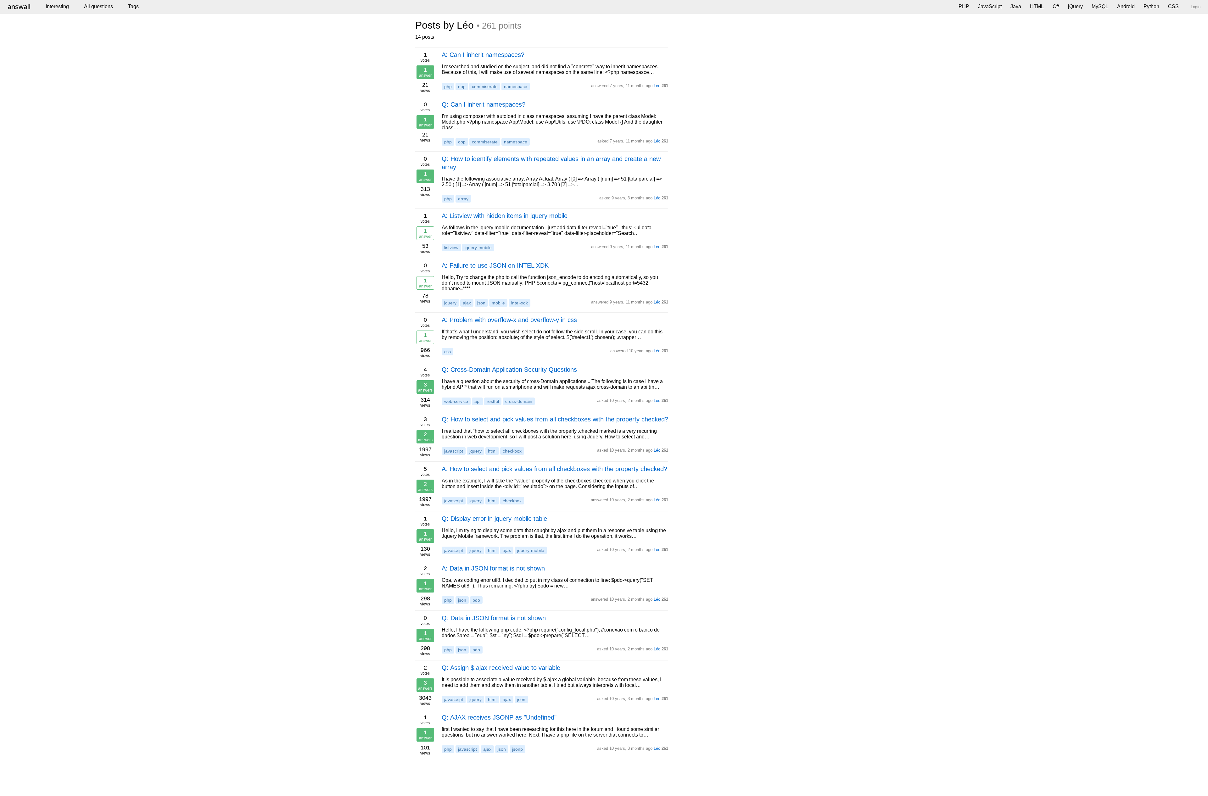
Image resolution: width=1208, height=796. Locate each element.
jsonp (517, 749)
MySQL (1100, 6)
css (447, 351)
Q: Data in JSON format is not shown (494, 618)
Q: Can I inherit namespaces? (483, 104)
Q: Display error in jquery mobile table (494, 518)
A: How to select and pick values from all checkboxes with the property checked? (554, 468)
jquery (450, 302)
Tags (133, 6)
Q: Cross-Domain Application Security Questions (509, 369)
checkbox (512, 451)
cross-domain (518, 401)
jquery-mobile (478, 247)
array (463, 198)
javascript (453, 451)
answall (19, 7)
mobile (498, 302)
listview (451, 247)
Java (1015, 6)
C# (1056, 6)
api (477, 401)
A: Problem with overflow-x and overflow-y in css (509, 319)
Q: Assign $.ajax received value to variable (501, 667)
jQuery (1075, 6)
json (481, 302)
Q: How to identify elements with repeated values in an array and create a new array (551, 162)
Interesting (57, 6)
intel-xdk (519, 302)
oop (462, 86)
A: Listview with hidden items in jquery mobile (505, 215)
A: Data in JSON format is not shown (493, 568)
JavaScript (990, 6)
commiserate (485, 86)
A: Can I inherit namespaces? (483, 54)
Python (1151, 6)
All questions (98, 6)
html (492, 451)
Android (1126, 6)
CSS (1173, 6)
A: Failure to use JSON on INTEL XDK (495, 265)
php (448, 86)
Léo (657, 85)
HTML (1037, 6)
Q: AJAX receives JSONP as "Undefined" (499, 717)
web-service (456, 401)
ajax (467, 302)
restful (493, 401)
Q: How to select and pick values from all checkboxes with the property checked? (555, 419)
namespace (515, 86)
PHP (964, 6)
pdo (476, 600)
